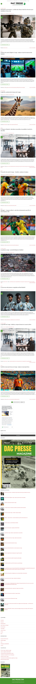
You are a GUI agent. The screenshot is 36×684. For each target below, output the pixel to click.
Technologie (2, 628)
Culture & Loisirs (3, 8)
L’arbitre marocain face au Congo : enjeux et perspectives (15, 367)
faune (13, 124)
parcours (14, 319)
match (11, 205)
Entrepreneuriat (3, 623)
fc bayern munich (22, 166)
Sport (1, 51)
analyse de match (11, 87)
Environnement (5, 124)
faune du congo (22, 361)
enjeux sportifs (16, 87)
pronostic (13, 205)
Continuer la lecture (5, 44)
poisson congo (24, 281)
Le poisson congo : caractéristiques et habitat (12, 250)
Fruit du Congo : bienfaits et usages (6, 650)
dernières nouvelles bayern (16, 166)
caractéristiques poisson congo (13, 281)
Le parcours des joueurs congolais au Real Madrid (13, 287)
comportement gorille (12, 361)
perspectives (17, 399)
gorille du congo (26, 361)
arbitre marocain (9, 399)
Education (2, 621)
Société (2, 631)
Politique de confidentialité (5, 643)
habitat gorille (29, 361)
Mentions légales (3, 640)
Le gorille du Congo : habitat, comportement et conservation (16, 324)
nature (17, 124)
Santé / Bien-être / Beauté (4, 625)
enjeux (13, 399)
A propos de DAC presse (4, 638)
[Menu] (1, 3)
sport (19, 319)
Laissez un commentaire (32, 47)
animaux (10, 124)
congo (13, 87)
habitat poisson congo (19, 281)
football (8, 319)
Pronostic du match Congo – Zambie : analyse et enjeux (14, 172)
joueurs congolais (11, 319)
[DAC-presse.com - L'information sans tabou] (18, 4)
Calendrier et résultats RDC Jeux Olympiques (7, 654)
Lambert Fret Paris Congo (4, 656)
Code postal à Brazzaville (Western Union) (7, 653)
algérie (7, 87)
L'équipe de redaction (11, 13)
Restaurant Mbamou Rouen (5, 659)
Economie (2, 620)
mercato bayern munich (27, 166)
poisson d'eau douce (28, 281)
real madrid (16, 319)
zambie (15, 205)
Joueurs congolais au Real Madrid (6, 651)
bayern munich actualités (10, 166)
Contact (2, 645)
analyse (8, 205)
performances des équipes (21, 87)
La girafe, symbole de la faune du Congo (11, 92)
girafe (15, 124)
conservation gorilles (17, 361)
